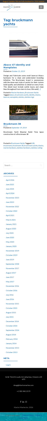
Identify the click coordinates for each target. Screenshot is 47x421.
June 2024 (10, 189)
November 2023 (12, 198)
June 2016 (10, 299)
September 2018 (12, 264)
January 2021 (11, 224)
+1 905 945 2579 (23, 391)
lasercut (6, 97)
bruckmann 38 (18, 145)
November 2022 (12, 206)
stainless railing (36, 148)
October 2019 (11, 255)
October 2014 (11, 326)
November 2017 (12, 268)
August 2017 (11, 273)
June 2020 (10, 237)
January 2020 (11, 246)
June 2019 (10, 259)
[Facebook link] (20, 401)
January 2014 (11, 343)
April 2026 (10, 180)
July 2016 (9, 295)
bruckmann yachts (21, 95)
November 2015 (12, 304)
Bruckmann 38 (12, 124)
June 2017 (10, 277)
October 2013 (11, 352)
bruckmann (7, 145)
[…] (39, 89)
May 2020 (10, 242)
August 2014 (11, 334)
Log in (8, 365)
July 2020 (9, 233)
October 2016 (11, 290)
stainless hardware (23, 148)
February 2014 (11, 339)
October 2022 (11, 211)
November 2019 (12, 251)
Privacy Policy (27, 415)
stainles (21, 97)
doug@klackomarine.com (23, 385)
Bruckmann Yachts (32, 92)
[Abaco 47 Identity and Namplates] (23, 47)
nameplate (14, 97)
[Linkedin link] (23, 401)
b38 (32, 143)
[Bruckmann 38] (23, 112)
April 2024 (10, 193)
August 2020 (11, 228)
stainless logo (29, 97)
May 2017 (10, 281)
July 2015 (9, 317)
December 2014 (12, 321)
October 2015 (11, 308)
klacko (37, 95)
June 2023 (10, 202)
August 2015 (11, 312)
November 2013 (12, 348)
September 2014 (12, 330)
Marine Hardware (17, 92)
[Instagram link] (26, 401)
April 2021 (10, 215)
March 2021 (11, 220)
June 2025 (10, 184)
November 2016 (12, 286)
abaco (12, 95)
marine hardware (9, 148)
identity (32, 95)
